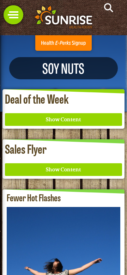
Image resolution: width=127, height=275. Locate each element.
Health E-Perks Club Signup (63, 43)
